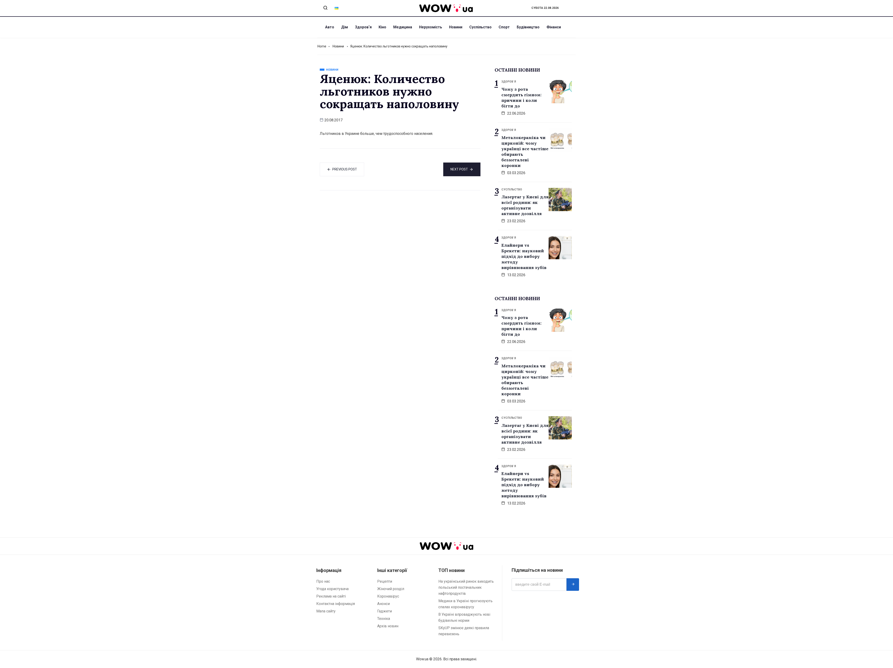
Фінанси (553, 27)
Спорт (504, 27)
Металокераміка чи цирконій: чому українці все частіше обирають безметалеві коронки (524, 151)
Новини (455, 27)
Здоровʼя (363, 27)
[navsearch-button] (325, 8)
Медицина (402, 27)
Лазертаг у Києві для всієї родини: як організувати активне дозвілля (524, 205)
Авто (329, 27)
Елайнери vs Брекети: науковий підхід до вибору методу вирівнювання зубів (523, 256)
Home (321, 46)
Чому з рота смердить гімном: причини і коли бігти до (521, 97)
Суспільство (480, 27)
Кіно (382, 27)
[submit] (572, 584)
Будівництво (528, 27)
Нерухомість (430, 27)
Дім (344, 27)
